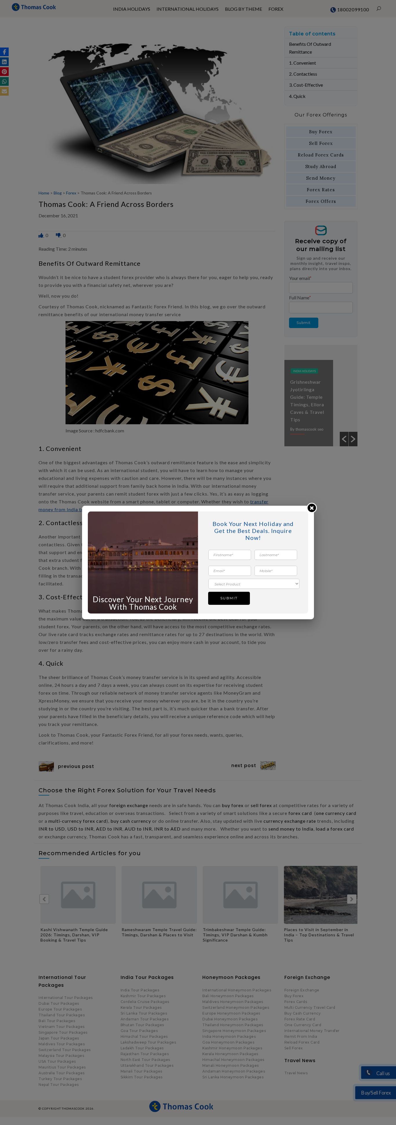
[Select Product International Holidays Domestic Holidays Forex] (253, 583)
